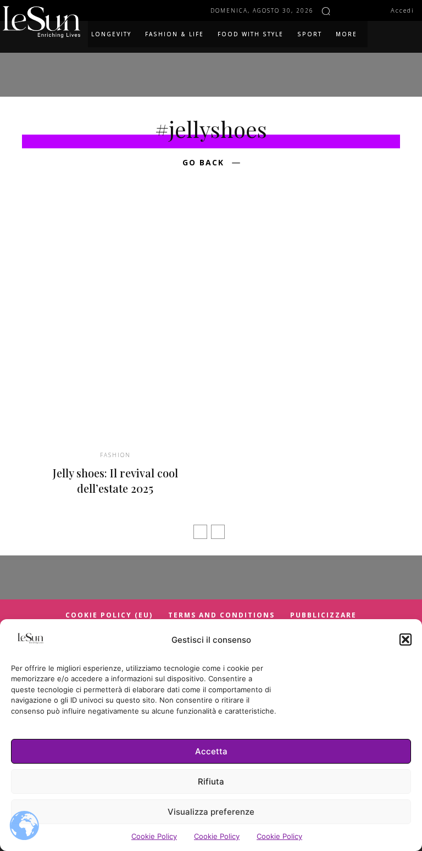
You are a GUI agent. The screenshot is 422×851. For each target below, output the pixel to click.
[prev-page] (200, 532)
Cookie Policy (154, 836)
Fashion (115, 455)
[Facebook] (345, 10)
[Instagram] (361, 10)
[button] (405, 639)
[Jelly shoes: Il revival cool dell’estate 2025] (115, 324)
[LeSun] (44, 22)
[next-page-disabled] (218, 532)
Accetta (211, 751)
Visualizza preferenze (211, 811)
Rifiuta (211, 781)
